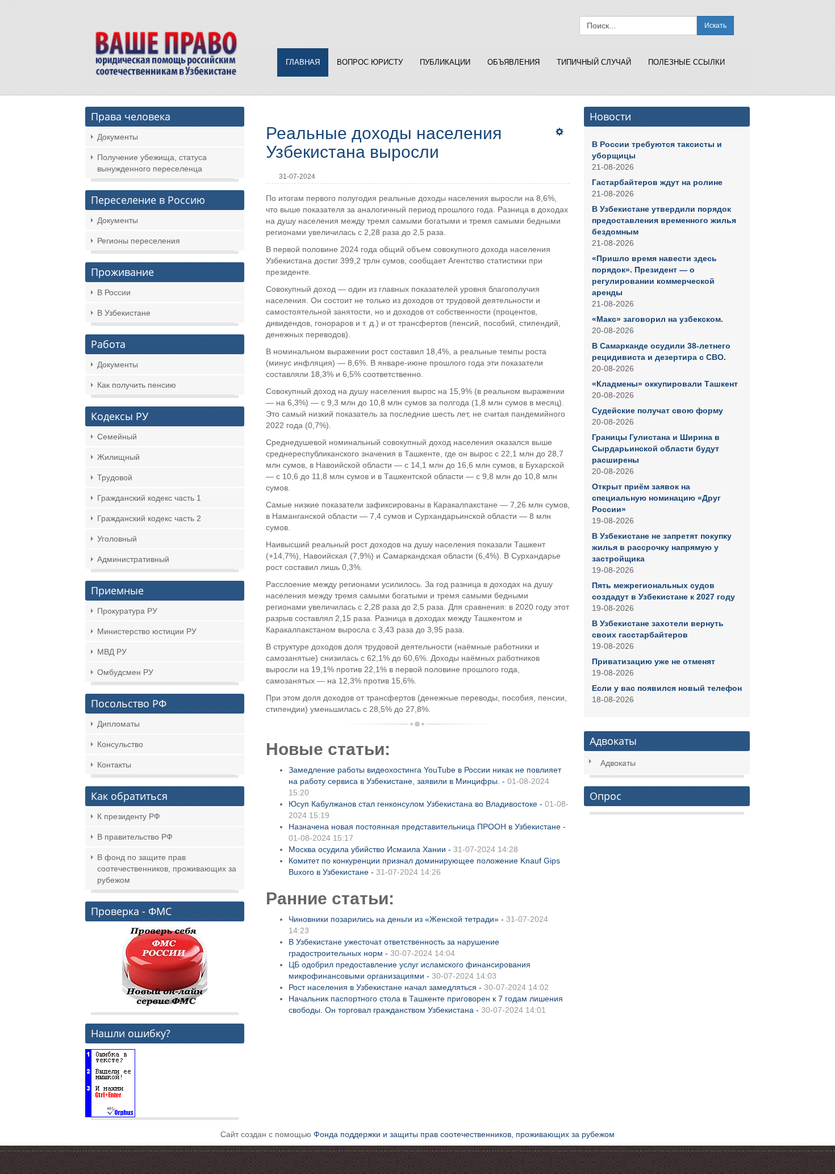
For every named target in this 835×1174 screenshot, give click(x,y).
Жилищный (118, 457)
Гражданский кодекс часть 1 (149, 497)
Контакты (114, 764)
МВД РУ (112, 651)
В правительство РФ (135, 836)
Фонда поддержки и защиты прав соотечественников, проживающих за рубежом (464, 1134)
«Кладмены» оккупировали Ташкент (665, 383)
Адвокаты (618, 763)
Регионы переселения (138, 240)
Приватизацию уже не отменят (653, 661)
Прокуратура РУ (127, 610)
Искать (715, 26)
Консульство (120, 744)
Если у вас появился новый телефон (667, 688)
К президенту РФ (128, 816)
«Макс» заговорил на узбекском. (657, 319)
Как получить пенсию (136, 384)
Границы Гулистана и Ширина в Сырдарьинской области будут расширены (656, 448)
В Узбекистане (124, 312)
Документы (117, 136)
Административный (133, 559)
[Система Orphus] (110, 1082)
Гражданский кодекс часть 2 (149, 518)
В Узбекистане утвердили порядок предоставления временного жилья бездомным (664, 220)
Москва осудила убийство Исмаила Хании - (403, 849)
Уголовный (117, 538)
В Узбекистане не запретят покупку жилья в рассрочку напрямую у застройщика (662, 547)
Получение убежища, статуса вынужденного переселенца (152, 163)
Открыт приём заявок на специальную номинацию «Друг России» (656, 498)
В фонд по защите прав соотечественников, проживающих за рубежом (166, 868)
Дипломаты (118, 723)
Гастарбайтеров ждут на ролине (657, 182)
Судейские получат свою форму (657, 410)
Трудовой (114, 477)
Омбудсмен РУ (125, 672)
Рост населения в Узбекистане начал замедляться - (419, 987)
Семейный (117, 436)
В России (114, 292)
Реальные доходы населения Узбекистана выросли (384, 142)
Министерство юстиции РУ (147, 631)
